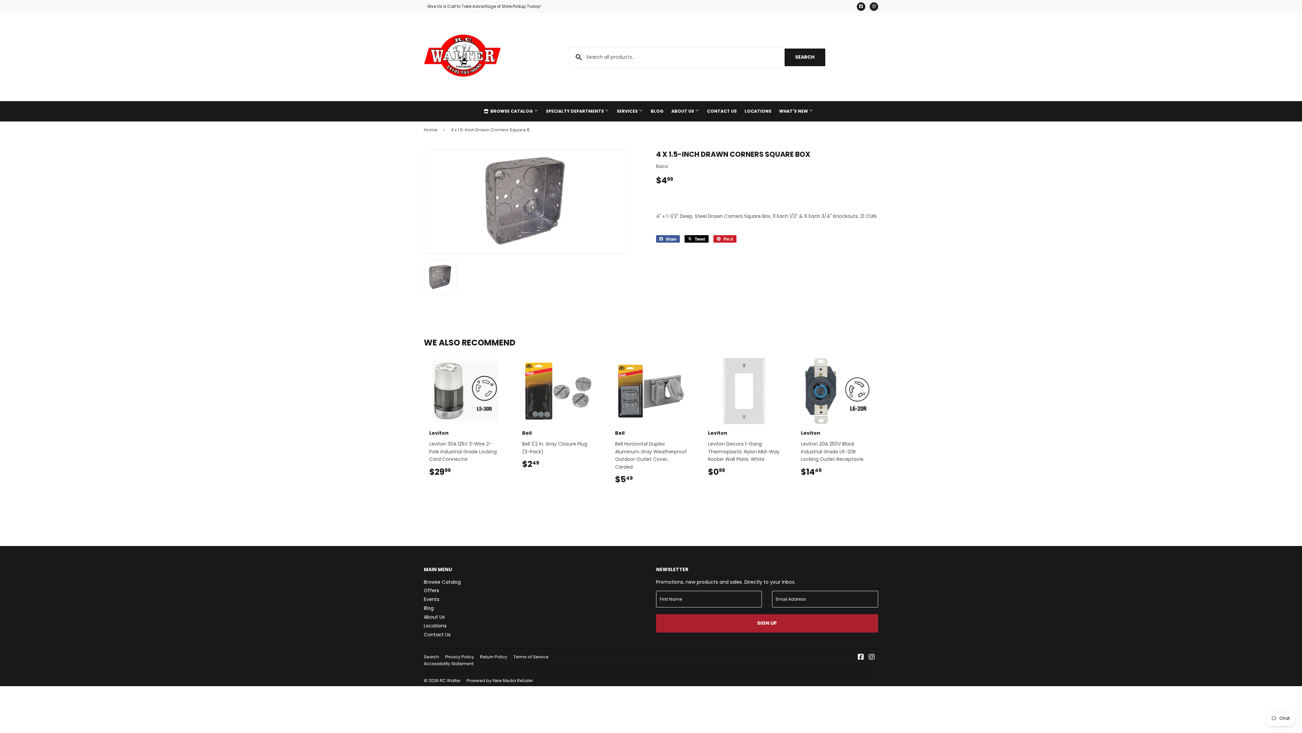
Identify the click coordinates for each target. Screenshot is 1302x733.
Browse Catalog (511, 111)
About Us (683, 111)
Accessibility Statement (449, 663)
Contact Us (722, 111)
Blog (657, 111)
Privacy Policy (459, 657)
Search (810, 57)
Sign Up (767, 623)
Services (628, 111)
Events (431, 599)
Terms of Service (531, 657)
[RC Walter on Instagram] (872, 657)
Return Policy (493, 657)
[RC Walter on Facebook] (861, 657)
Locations (758, 111)
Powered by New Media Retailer (500, 680)
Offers (431, 590)
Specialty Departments (575, 111)
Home (430, 130)
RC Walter (450, 680)
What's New (794, 111)
